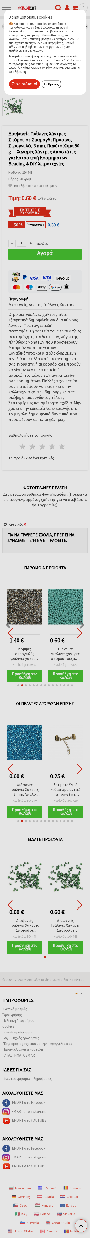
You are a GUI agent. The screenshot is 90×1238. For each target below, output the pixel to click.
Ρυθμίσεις (51, 84)
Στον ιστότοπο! (24, 84)
